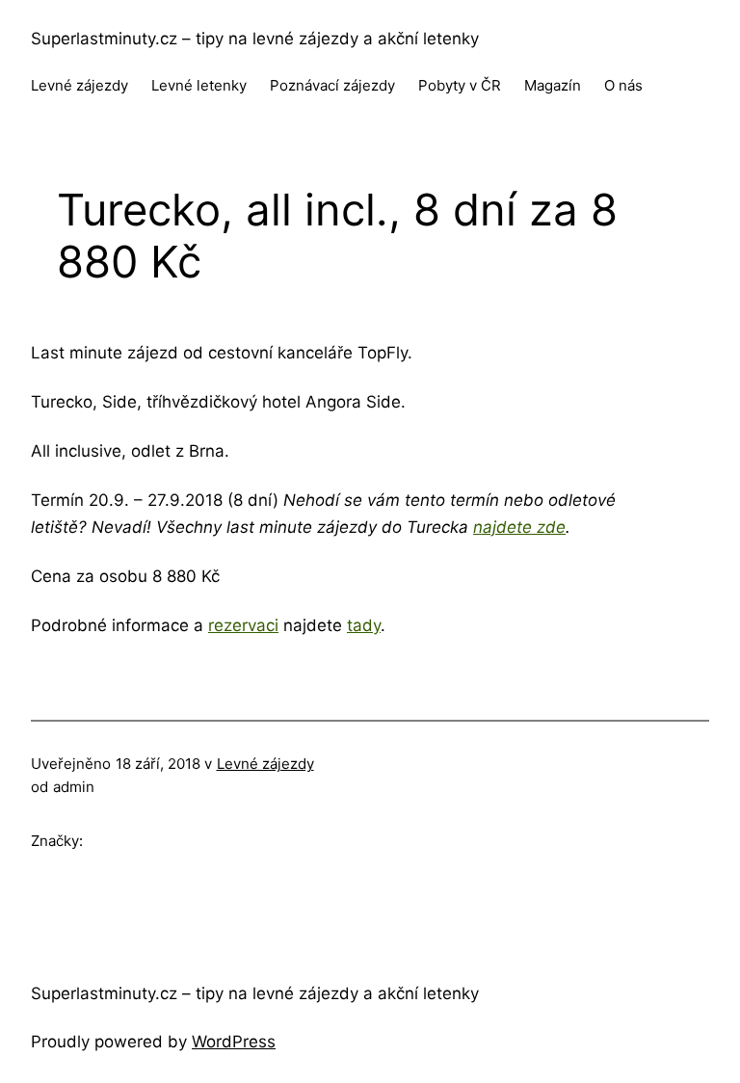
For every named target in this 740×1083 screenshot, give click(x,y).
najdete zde (519, 527)
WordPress (234, 1041)
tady (364, 625)
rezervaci (243, 625)
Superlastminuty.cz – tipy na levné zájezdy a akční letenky (255, 38)
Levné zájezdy (265, 763)
